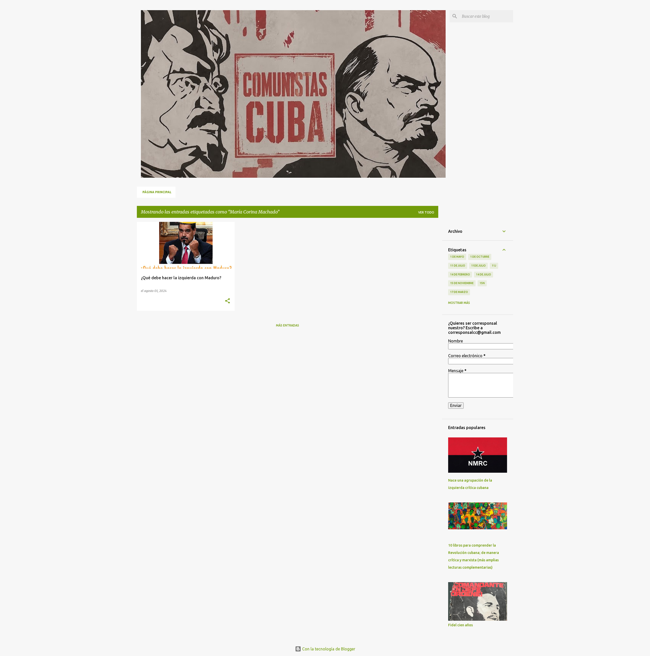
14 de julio (483, 274)
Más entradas (287, 325)
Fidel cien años (460, 625)
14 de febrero (460, 274)
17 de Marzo (459, 291)
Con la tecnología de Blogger (328, 649)
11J (494, 265)
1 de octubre (479, 256)
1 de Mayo (457, 256)
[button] (227, 301)
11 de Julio (457, 265)
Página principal (156, 192)
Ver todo (426, 212)
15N (482, 283)
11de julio (478, 265)
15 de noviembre (462, 283)
